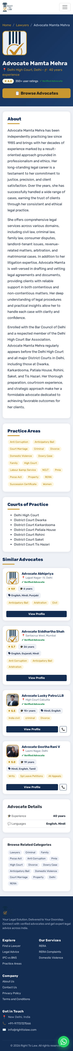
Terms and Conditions (16, 999)
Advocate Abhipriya (37, 574)
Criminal (30, 852)
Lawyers (22, 25)
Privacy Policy (11, 993)
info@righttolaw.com (22, 1030)
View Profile (36, 614)
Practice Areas (11, 963)
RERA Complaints (50, 952)
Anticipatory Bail (19, 871)
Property (38, 877)
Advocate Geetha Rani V (41, 747)
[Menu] (65, 7)
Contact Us (9, 987)
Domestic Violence (46, 871)
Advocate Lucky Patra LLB (43, 696)
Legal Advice (10, 952)
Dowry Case (50, 864)
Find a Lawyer (11, 946)
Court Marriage (19, 877)
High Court (16, 864)
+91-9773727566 (19, 1023)
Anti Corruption (36, 858)
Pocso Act (16, 858)
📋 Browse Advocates (36, 93)
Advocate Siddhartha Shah (43, 631)
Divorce (33, 864)
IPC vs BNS (9, 957)
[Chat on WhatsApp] (63, 1041)
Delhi (52, 877)
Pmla (54, 858)
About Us (8, 981)
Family (45, 852)
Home (6, 25)
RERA (13, 883)
